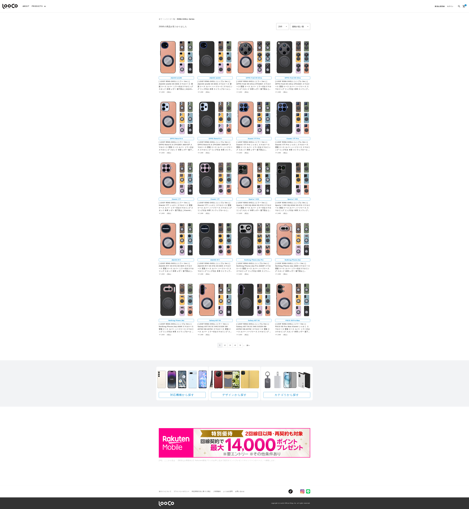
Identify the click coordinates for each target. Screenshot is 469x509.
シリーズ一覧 (169, 19)
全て (160, 19)
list (45, 6)
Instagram (302, 491)
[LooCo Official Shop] (10, 6)
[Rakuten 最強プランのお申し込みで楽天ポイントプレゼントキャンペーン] (234, 443)
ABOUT (26, 6)
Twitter (296, 491)
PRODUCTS (37, 6)
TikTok (290, 491)
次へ (248, 345)
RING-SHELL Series (185, 19)
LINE (308, 491)
